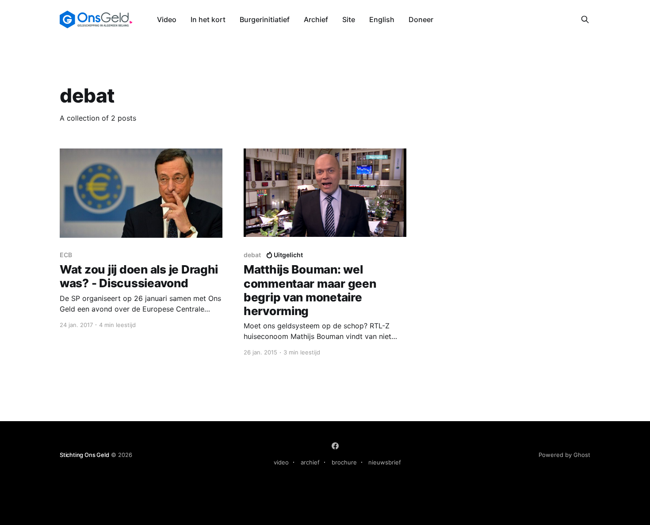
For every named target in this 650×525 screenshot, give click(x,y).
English (381, 19)
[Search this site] (585, 19)
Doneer (421, 19)
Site (348, 19)
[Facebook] (335, 445)
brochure (344, 462)
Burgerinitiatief (265, 19)
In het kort (208, 19)
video (281, 462)
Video (166, 19)
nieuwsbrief (384, 462)
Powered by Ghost (564, 454)
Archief (316, 19)
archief (310, 462)
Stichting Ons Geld (84, 454)
